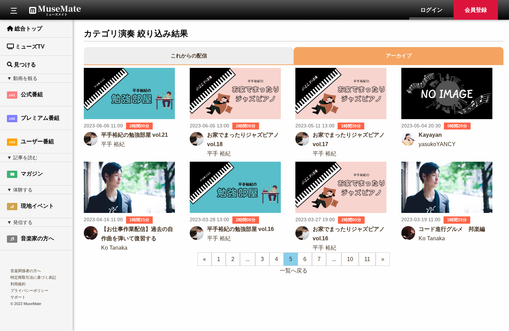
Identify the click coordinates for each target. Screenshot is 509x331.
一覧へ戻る (293, 271)
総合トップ (27, 29)
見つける (24, 65)
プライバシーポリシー (29, 290)
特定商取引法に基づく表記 (33, 277)
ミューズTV (29, 47)
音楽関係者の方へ (25, 271)
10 (350, 259)
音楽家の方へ (37, 238)
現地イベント (37, 206)
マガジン (32, 174)
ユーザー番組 (31, 141)
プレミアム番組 (34, 118)
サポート (18, 297)
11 (367, 259)
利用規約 (18, 284)
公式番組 (26, 94)
